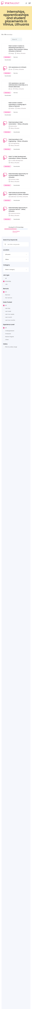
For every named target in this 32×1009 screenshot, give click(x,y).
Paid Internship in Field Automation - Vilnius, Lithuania (18, 123)
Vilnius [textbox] (7, 259)
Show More (16, 231)
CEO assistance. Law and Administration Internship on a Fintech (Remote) (18, 85)
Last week (8, 311)
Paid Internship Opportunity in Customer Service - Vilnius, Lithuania (18, 209)
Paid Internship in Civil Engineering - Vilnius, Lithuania (18, 140)
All (6, 278)
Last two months (10, 320)
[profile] (26, 3)
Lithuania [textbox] (7, 254)
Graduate (8, 333)
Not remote (8, 298)
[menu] (30, 3)
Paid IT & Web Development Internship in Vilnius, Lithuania (18, 157)
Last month (8, 317)
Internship (8, 281)
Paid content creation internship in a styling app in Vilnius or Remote (17, 104)
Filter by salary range (11, 347)
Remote (7, 295)
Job (6, 284)
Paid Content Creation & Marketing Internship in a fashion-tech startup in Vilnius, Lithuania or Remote (18, 48)
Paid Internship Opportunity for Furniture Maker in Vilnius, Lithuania (18, 175)
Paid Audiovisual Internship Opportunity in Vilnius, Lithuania (18, 193)
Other (7, 339)
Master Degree (9, 336)
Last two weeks (9, 314)
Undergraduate (9, 331)
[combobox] (16, 254)
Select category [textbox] (10, 269)
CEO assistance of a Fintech (17, 67)
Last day (7, 308)
